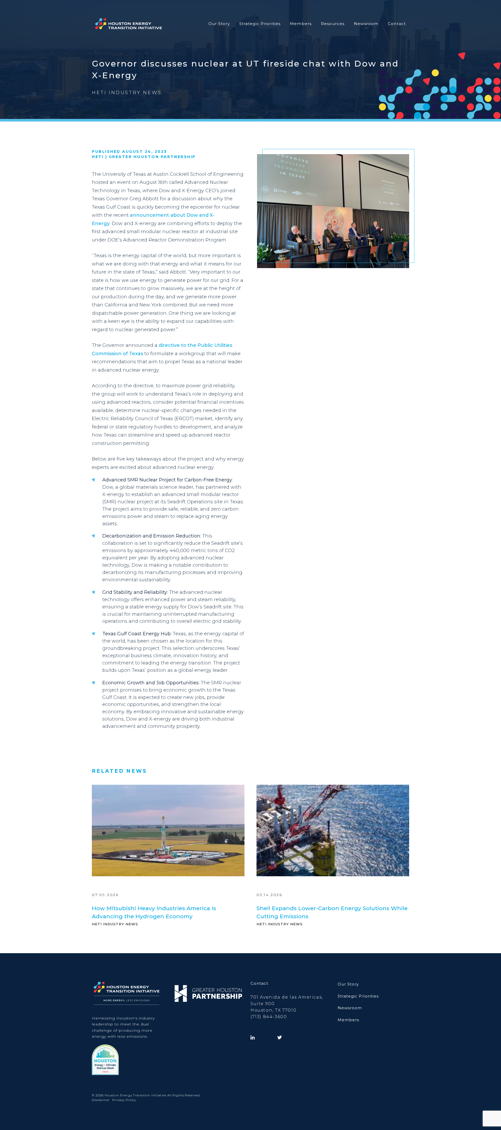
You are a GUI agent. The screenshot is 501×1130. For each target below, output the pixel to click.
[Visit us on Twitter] (279, 1037)
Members (301, 23)
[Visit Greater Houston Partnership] (209, 993)
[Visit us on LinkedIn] (252, 1037)
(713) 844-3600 (268, 1016)
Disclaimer (101, 1100)
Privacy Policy (124, 1100)
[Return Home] (128, 23)
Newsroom (366, 23)
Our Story (219, 23)
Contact (397, 23)
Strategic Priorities (260, 23)
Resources (332, 23)
